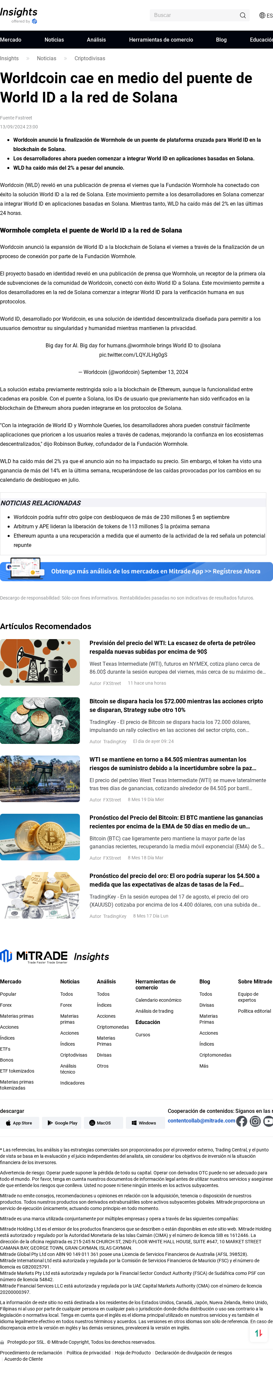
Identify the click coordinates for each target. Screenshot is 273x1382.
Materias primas (17, 1016)
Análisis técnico (68, 1069)
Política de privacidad (89, 1352)
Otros (103, 1066)
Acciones (9, 1027)
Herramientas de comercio (161, 39)
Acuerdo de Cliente (23, 1359)
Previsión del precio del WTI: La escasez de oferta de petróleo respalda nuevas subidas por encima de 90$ (172, 647)
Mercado (10, 39)
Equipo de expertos (248, 997)
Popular (8, 994)
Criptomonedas (113, 1027)
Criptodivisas (90, 58)
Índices (7, 1038)
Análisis (96, 39)
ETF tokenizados (17, 1071)
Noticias (54, 39)
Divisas (104, 1055)
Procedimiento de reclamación (31, 1352)
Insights (9, 58)
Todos (66, 994)
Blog (221, 39)
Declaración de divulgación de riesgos (193, 1352)
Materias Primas (106, 1041)
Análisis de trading (154, 1011)
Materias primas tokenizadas (17, 1085)
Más (203, 1066)
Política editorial (254, 1011)
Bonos (6, 1060)
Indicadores (72, 1083)
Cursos (143, 1035)
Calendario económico (158, 1000)
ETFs (5, 1049)
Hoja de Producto (133, 1352)
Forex (6, 1005)
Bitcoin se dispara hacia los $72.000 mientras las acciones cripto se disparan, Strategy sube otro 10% (176, 705)
